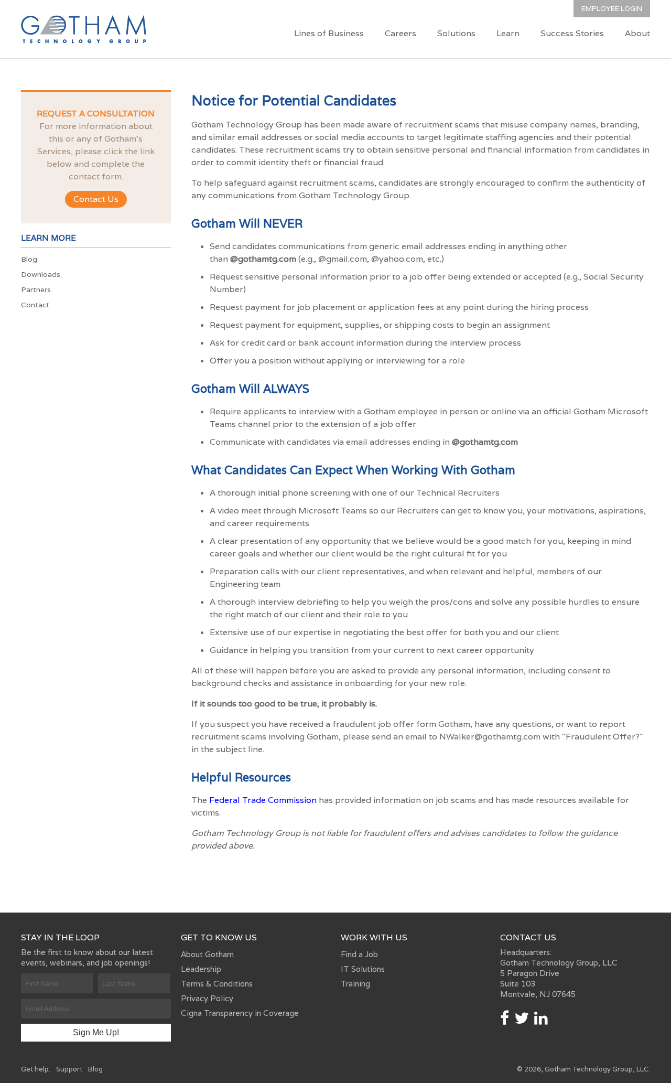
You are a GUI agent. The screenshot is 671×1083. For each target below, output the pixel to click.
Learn (508, 33)
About (637, 33)
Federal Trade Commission (263, 800)
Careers (400, 33)
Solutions (456, 33)
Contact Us (95, 199)
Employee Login (611, 8)
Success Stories (572, 33)
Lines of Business (329, 33)
